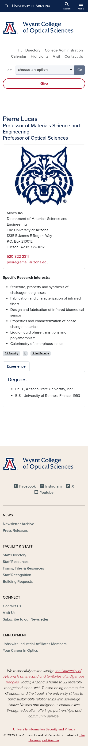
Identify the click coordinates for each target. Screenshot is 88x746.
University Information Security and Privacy (44, 729)
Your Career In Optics (20, 650)
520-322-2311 (18, 256)
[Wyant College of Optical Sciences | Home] (44, 27)
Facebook (27, 486)
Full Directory (29, 50)
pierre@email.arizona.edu (28, 262)
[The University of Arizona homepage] (27, 6)
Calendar (18, 56)
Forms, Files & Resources (23, 568)
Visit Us (9, 612)
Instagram (53, 486)
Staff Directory (14, 555)
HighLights (39, 56)
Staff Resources (15, 561)
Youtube (46, 492)
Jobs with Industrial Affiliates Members (34, 644)
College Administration (64, 50)
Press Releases (15, 530)
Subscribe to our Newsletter (25, 619)
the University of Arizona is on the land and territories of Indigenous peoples (44, 677)
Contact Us (74, 56)
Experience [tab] (16, 366)
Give (44, 83)
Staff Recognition (17, 575)
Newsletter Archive (18, 524)
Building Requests (18, 581)
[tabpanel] (44, 388)
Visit (56, 56)
